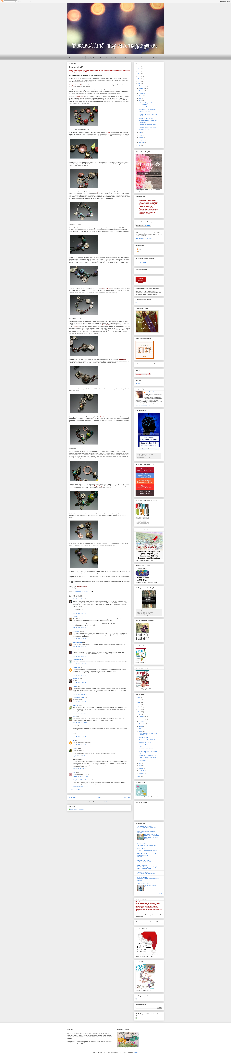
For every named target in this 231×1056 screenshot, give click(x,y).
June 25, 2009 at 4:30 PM (79, 627)
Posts (139, 249)
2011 (139, 79)
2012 (139, 76)
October (141, 91)
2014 (139, 71)
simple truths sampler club (108, 58)
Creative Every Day (143, 860)
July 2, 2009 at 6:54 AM (79, 756)
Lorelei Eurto (76, 667)
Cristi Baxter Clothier (78, 697)
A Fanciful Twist (142, 877)
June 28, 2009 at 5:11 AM (79, 744)
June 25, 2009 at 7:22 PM (79, 664)
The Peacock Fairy (143, 883)
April (140, 135)
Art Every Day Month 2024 (144, 862)
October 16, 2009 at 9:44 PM (80, 786)
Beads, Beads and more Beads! (148, 127)
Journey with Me (143, 107)
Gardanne (75, 705)
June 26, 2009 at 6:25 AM (79, 702)
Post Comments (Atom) (103, 802)
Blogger (136, 1052)
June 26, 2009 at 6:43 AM (79, 713)
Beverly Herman (77, 642)
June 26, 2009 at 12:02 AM (80, 694)
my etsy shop (91, 58)
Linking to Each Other (145, 111)
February (142, 140)
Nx (73, 740)
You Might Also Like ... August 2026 (146, 845)
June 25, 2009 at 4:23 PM (79, 613)
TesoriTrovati (150, 392)
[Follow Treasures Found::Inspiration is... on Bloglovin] (143, 226)
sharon (75, 650)
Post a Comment (75, 789)
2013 (139, 74)
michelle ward (77, 659)
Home (100, 797)
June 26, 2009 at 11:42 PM (80, 722)
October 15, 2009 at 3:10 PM (80, 776)
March (141, 137)
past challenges (125, 58)
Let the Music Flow (144, 129)
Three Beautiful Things (144, 826)
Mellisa (75, 716)
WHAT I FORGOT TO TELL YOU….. (147, 850)
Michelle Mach (141, 843)
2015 (139, 69)
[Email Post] (92, 591)
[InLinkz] (136, 302)
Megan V (75, 748)
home (71, 58)
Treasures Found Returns (146, 118)
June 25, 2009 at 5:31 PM (79, 646)
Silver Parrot (76, 631)
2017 (139, 66)
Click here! (142, 262)
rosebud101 (76, 678)
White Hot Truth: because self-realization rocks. (146, 854)
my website (80, 58)
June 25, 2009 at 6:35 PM (79, 656)
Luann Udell (141, 848)
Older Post (126, 797)
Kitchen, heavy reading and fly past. (146, 827)
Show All (160, 893)
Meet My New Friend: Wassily (147, 109)
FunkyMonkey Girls (78, 599)
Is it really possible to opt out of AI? (146, 873)
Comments (141, 252)
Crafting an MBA (142, 872)
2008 (139, 145)
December (142, 86)
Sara (74, 772)
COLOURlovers (142, 865)
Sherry (75, 616)
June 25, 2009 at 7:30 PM (79, 675)
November (142, 88)
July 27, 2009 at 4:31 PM (79, 768)
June (140, 100)
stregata (75, 686)
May (140, 132)
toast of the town (154, 58)
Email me (138, 383)
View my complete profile (143, 405)
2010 (139, 81)
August (141, 95)
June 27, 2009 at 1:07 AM (79, 737)
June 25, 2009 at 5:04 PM (79, 638)
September (142, 93)
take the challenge (139, 58)
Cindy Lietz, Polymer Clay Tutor (82, 780)
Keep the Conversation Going (147, 124)
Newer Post (72, 797)
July (140, 98)
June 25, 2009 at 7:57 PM (79, 683)
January (141, 142)
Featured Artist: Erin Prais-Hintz (144, 238)
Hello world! (140, 856)
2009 (139, 83)
